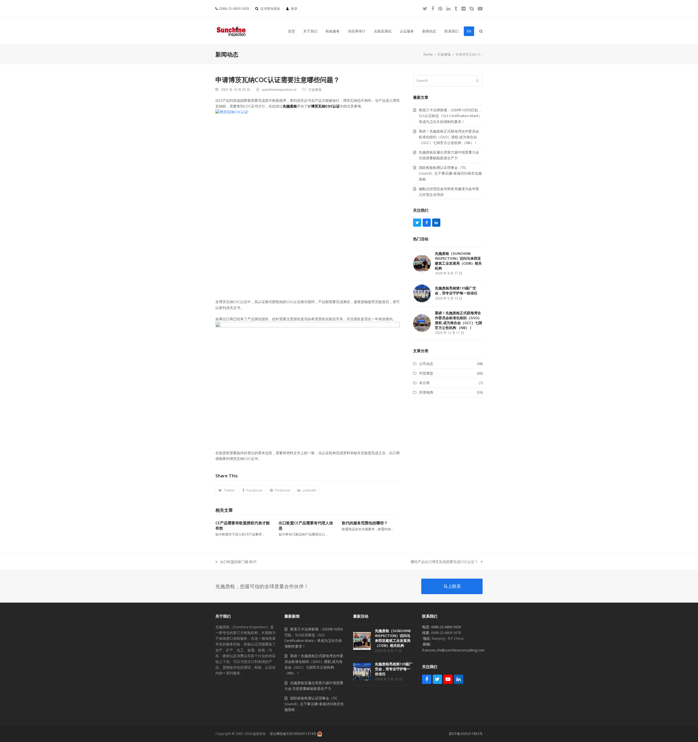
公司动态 (426, 363)
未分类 (424, 382)
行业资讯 (314, 89)
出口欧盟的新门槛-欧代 (236, 562)
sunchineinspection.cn (279, 89)
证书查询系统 (270, 8)
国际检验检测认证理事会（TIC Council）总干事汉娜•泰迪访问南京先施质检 (314, 704)
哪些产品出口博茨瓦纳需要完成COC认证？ (444, 562)
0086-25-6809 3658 (446, 626)
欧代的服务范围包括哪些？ (365, 522)
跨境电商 (426, 392)
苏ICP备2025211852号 (466, 733)
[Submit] (477, 80)
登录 (294, 8)
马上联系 (452, 586)
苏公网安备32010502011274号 (293, 733)
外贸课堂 (426, 373)
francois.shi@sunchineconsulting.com (453, 650)
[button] (481, 31)
